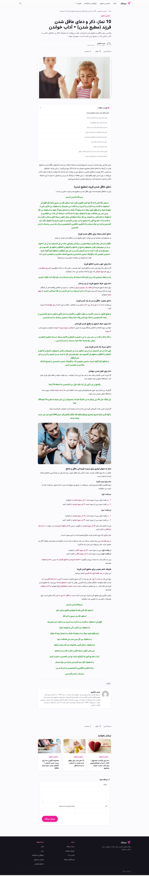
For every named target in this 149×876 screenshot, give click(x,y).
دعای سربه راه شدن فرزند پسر (99, 142)
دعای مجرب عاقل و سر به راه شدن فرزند (96, 132)
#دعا (108, 684)
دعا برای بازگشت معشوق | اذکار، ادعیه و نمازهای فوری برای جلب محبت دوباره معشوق (99, 764)
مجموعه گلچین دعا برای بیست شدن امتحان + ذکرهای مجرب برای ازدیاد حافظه (50, 764)
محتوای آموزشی (39, 864)
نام (106, 806)
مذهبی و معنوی (105, 3)
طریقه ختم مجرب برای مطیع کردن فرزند (96, 156)
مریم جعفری (101, 43)
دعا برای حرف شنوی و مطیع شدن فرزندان (95, 137)
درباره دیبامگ (70, 846)
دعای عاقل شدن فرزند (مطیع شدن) (98, 113)
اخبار (114, 3)
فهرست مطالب (103, 108)
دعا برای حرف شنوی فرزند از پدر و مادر (97, 127)
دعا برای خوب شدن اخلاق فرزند (98, 122)
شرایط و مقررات (69, 851)
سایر (42, 851)
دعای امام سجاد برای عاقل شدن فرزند (97, 117)
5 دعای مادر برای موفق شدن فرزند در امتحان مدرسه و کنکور (76, 763)
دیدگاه (105, 785)
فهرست (78, 3)
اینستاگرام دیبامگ (69, 859)
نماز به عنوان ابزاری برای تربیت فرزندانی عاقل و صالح (93, 151)
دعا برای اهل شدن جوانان (100, 146)
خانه (110, 11)
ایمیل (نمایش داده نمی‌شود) (66, 806)
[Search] (20, 3)
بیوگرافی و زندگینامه (90, 3)
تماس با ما (71, 855)
